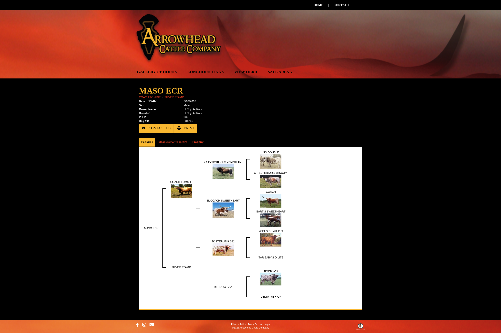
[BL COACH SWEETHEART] (223, 210)
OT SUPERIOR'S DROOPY (271, 172)
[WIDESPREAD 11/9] (270, 239)
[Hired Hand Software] (360, 327)
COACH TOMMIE (150, 97)
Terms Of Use (255, 324)
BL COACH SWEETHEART (223, 200)
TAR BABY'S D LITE (271, 257)
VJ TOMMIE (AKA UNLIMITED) (223, 161)
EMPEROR (271, 270)
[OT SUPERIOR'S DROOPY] (270, 180)
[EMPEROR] (270, 278)
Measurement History (173, 141)
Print (188, 128)
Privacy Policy (238, 324)
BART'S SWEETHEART (271, 211)
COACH (271, 191)
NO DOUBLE (271, 152)
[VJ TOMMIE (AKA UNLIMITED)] (223, 171)
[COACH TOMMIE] (181, 190)
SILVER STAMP (174, 97)
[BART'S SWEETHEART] (270, 219)
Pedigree (147, 141)
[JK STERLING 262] (223, 249)
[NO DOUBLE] (270, 161)
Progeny (198, 141)
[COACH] (270, 200)
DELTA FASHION (270, 296)
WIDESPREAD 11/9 (271, 231)
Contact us (159, 128)
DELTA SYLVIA (223, 286)
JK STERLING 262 (223, 241)
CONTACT (341, 5)
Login (267, 324)
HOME (318, 5)
